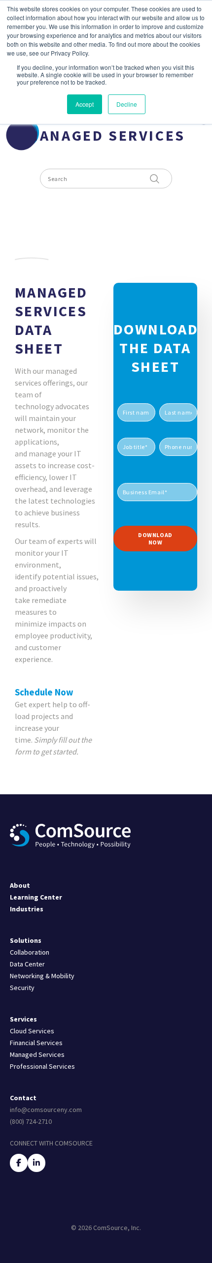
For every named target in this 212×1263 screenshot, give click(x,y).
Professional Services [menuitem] (42, 1066)
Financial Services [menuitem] (36, 1042)
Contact (23, 1097)
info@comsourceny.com (46, 1109)
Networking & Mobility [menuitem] (42, 975)
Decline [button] (126, 104)
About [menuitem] (20, 885)
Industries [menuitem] (26, 908)
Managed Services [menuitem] (37, 1054)
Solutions (25, 940)
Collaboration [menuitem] (29, 952)
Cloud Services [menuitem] (32, 1030)
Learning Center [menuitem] (36, 897)
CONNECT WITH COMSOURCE (51, 1143)
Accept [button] (84, 104)
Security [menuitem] (22, 987)
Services (23, 1019)
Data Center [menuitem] (27, 964)
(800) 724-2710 (31, 1121)
